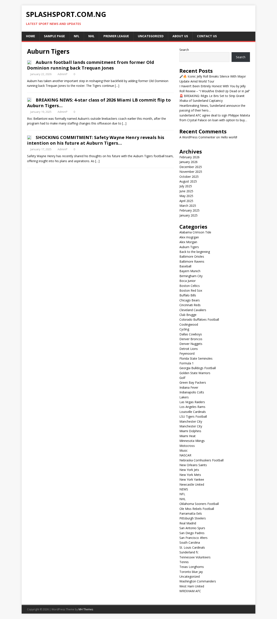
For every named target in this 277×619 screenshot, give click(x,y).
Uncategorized (151, 36)
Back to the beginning (194, 252)
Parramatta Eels (190, 513)
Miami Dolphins (190, 431)
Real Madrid (187, 523)
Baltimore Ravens (191, 261)
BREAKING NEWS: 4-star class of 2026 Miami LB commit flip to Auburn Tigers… (99, 102)
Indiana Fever (188, 387)
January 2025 (188, 215)
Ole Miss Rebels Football (196, 509)
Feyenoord (187, 353)
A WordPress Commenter (197, 137)
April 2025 (186, 201)
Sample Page (54, 36)
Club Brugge (187, 315)
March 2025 (187, 206)
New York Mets (190, 475)
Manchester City (190, 421)
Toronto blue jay (191, 572)
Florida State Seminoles (196, 358)
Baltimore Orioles (191, 256)
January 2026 (188, 162)
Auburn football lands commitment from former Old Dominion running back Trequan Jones (90, 65)
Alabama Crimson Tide (195, 232)
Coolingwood (188, 324)
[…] (117, 86)
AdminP (63, 74)
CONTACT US (207, 36)
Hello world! (229, 137)
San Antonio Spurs (192, 528)
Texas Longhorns (191, 567)
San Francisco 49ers (193, 538)
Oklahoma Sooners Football (199, 504)
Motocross (187, 446)
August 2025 (188, 181)
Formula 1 (186, 363)
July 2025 (185, 186)
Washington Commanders (197, 581)
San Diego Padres (192, 533)
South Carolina (189, 542)
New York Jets (189, 470)
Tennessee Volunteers (195, 557)
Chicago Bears (189, 300)
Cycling (184, 329)
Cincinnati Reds (190, 305)
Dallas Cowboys (190, 334)
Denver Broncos (190, 339)
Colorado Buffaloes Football (199, 319)
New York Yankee (191, 479)
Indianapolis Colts (191, 392)
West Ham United (191, 586)
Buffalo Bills (187, 295)
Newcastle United (191, 484)
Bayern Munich (189, 271)
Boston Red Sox (190, 290)
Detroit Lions (188, 349)
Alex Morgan (188, 242)
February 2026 (189, 157)
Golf (182, 378)
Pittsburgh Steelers (192, 518)
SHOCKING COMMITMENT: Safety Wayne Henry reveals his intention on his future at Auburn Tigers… (95, 140)
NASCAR (185, 455)
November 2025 (190, 172)
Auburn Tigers (189, 247)
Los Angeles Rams (192, 407)
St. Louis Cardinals (192, 547)
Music (183, 450)
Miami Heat (187, 436)
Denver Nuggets (190, 344)
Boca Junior (187, 281)
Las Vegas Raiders (192, 402)
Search (184, 50)
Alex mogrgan (189, 237)
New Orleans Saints (193, 465)
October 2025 (189, 177)
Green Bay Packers (192, 382)
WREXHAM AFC (190, 591)
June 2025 (186, 191)
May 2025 (186, 196)
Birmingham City (191, 276)
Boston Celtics (189, 286)
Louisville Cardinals (192, 412)
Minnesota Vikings (192, 441)
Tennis (184, 562)
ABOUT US (180, 36)
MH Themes (86, 609)
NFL (76, 36)
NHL (91, 36)
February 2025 (189, 210)
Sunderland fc (188, 552)
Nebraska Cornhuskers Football (201, 460)
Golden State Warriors (194, 373)
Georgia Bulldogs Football (197, 368)
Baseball (185, 266)
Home (30, 36)
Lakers (184, 397)
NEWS (183, 489)
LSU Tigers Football (193, 416)
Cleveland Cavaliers (192, 310)
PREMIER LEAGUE (116, 36)
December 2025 (190, 167)
